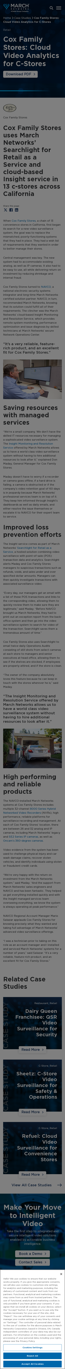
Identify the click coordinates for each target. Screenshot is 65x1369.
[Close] (61, 1274)
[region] (32, 1319)
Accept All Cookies (32, 1364)
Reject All (32, 1356)
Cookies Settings (32, 1347)
